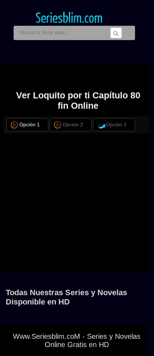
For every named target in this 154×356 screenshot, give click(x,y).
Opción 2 (73, 124)
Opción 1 (29, 124)
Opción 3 (116, 124)
